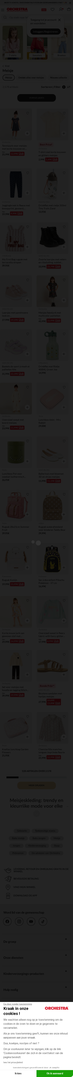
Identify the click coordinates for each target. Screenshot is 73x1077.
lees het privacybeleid (13, 1062)
